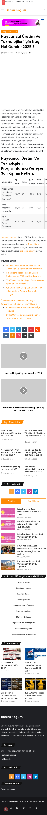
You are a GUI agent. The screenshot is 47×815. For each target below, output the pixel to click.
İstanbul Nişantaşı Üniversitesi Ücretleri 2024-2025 (30, 512)
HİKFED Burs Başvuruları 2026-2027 (19, 1)
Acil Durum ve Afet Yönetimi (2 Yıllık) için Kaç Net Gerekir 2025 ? (35, 434)
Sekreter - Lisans (23, 594)
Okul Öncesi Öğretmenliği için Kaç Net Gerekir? (11, 433)
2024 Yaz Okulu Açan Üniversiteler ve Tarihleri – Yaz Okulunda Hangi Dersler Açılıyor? (31, 550)
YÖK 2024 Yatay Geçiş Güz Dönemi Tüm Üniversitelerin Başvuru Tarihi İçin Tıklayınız (24, 291)
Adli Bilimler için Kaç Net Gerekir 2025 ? (10, 468)
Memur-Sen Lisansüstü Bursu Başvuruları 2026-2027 (33, 666)
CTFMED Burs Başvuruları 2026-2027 (9, 665)
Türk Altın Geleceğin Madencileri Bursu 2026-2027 (34, 696)
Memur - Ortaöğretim (23, 628)
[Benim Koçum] (16, 10)
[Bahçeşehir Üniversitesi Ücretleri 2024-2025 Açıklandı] (8, 565)
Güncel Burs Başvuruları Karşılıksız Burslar (18, 751)
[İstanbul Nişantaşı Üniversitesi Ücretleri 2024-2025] (8, 512)
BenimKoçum (8, 53)
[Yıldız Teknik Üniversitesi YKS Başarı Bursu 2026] (11, 684)
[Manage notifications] (6, 809)
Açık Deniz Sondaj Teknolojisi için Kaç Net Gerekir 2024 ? (34, 452)
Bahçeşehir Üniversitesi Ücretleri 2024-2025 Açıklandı (28, 564)
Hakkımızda (6, 759)
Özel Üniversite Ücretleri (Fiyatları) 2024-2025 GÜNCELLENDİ (28, 524)
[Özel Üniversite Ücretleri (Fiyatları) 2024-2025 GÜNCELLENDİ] (8, 525)
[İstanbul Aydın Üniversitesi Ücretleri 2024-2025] (8, 538)
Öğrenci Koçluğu (8, 789)
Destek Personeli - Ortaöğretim (23, 634)
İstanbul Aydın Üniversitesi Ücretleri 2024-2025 (30, 535)
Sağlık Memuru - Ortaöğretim (23, 623)
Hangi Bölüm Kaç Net (9, 32)
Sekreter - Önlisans (23, 611)
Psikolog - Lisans (23, 600)
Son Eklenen (33, 501)
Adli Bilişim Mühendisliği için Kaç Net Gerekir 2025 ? (34, 469)
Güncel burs (33, 244)
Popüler (11, 501)
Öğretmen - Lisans (23, 588)
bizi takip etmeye (28, 251)
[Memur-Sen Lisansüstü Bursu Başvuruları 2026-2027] (35, 654)
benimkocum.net (8, 237)
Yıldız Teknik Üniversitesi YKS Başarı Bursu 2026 (9, 696)
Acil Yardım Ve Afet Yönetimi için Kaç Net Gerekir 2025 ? (11, 452)
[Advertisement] (23, 83)
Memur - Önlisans (23, 617)
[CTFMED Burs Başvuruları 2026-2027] (11, 654)
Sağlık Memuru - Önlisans (23, 605)
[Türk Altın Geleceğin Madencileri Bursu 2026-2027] (35, 684)
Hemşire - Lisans (23, 582)
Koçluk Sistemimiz (8, 755)
